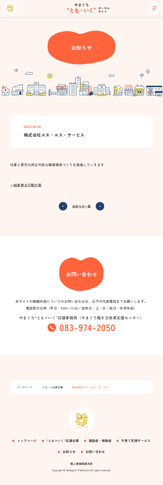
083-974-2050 (87, 327)
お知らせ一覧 (81, 206)
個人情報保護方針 (81, 464)
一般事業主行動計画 (26, 185)
